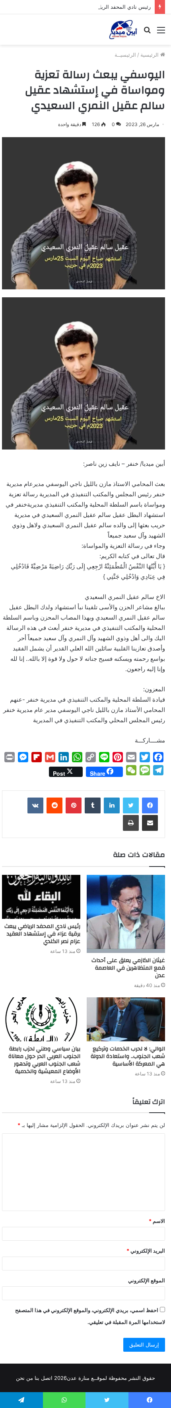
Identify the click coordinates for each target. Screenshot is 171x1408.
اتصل (46, 1378)
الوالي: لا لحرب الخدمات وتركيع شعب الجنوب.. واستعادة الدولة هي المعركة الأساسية (128, 1056)
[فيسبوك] (150, 805)
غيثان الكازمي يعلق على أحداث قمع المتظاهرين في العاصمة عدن (128, 968)
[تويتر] (131, 805)
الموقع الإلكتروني (146, 1280)
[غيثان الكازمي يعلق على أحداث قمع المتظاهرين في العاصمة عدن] (126, 914)
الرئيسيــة (125, 55)
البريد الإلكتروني (145, 1250)
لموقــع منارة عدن (87, 1378)
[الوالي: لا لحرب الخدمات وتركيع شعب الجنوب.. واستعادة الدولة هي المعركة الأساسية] (126, 1019)
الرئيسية (150, 55)
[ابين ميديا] (123, 29)
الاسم (157, 1221)
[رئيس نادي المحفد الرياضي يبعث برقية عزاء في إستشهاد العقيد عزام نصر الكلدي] (41, 897)
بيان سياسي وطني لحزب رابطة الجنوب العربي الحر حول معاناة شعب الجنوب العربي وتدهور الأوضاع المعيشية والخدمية (44, 1060)
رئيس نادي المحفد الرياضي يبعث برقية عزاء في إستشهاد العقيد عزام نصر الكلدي (42, 934)
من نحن (24, 1378)
